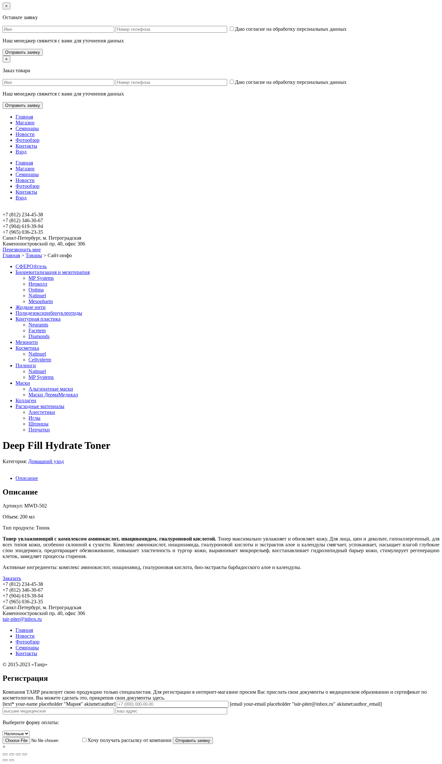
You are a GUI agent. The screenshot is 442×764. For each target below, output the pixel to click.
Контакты (26, 146)
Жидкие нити (31, 307)
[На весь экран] (18, 754)
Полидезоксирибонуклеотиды (49, 313)
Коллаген (26, 400)
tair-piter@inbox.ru (22, 619)
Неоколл (37, 284)
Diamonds (39, 336)
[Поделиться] (11, 754)
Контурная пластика (38, 319)
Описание (27, 478)
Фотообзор (27, 140)
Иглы (34, 418)
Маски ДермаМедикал (53, 394)
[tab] (227, 478)
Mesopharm (40, 301)
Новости (25, 134)
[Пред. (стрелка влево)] (5, 760)
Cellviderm (39, 359)
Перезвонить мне (22, 249)
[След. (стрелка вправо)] (11, 760)
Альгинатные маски (50, 389)
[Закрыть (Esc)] (5, 754)
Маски (23, 383)
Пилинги (26, 365)
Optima (36, 289)
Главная (24, 117)
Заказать (12, 578)
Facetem (37, 330)
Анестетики (41, 412)
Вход (21, 151)
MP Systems (41, 278)
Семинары (27, 128)
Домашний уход (46, 461)
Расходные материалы (40, 406)
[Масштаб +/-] (24, 754)
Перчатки (39, 429)
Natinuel (37, 295)
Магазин (25, 122)
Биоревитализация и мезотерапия (53, 272)
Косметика (27, 348)
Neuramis (38, 324)
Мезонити (27, 342)
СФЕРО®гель (31, 266)
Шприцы (38, 424)
